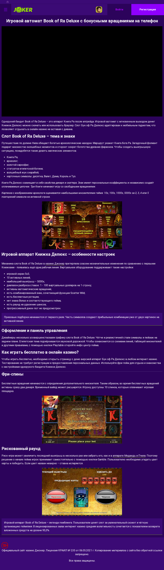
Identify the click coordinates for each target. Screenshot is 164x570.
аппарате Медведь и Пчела (129, 455)
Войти (119, 9)
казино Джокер (54, 263)
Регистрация (147, 9)
